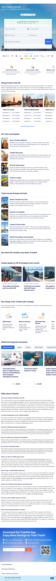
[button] (44, 30)
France (25, 246)
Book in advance (25, 328)
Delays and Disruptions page (35, 500)
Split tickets (7, 328)
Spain (14, 246)
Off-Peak (9, 92)
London (20, 518)
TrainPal (28, 424)
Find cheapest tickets (28, 48)
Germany (18, 246)
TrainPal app (24, 429)
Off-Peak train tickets (40, 329)
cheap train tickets (18, 408)
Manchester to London (31, 524)
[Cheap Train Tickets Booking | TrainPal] (6, 2)
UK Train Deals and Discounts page (35, 466)
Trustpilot (3, 261)
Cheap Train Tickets (29, 417)
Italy (11, 246)
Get (52, 578)
